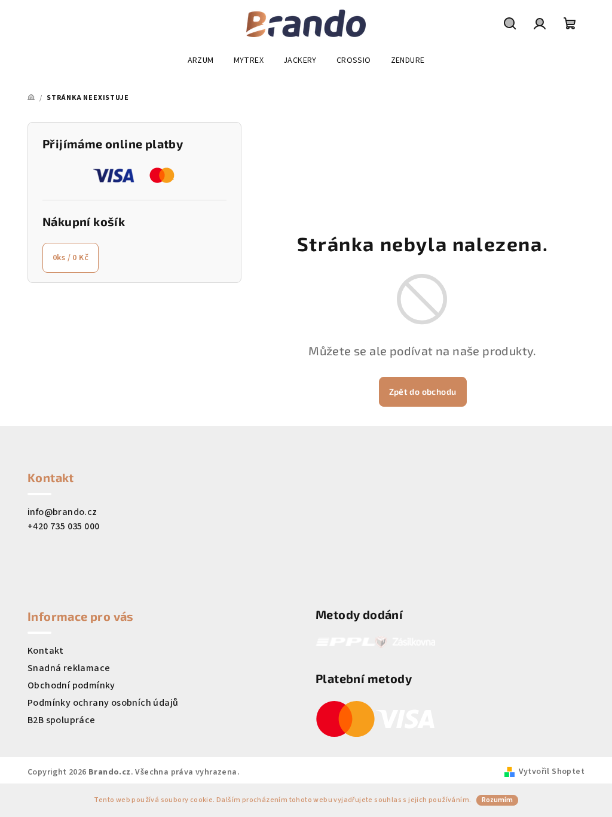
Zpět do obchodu (423, 391)
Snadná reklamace (68, 668)
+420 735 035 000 (63, 526)
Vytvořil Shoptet (552, 772)
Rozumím (497, 800)
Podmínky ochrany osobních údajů (102, 702)
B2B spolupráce (61, 720)
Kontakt (45, 650)
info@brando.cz (62, 512)
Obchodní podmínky (71, 685)
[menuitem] (201, 60)
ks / (70, 258)
